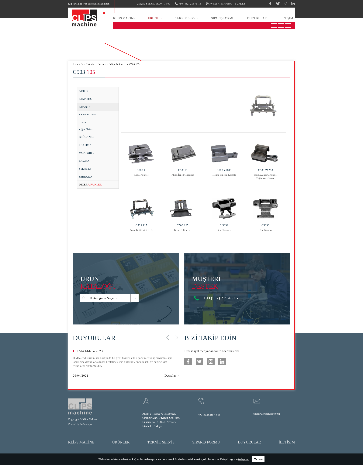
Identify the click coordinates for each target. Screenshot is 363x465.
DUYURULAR (257, 18)
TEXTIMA (85, 144)
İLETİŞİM (286, 18)
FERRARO (85, 176)
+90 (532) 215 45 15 (190, 3)
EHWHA (84, 160)
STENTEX (85, 168)
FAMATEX (85, 98)
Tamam (258, 459)
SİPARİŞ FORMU (222, 18)
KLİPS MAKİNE (124, 18)
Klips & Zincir (88, 114)
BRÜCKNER (86, 136)
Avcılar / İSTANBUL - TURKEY (227, 3)
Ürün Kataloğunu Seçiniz (99, 298)
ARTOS (83, 91)
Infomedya (86, 424)
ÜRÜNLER (155, 18)
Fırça (83, 121)
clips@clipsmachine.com (266, 413)
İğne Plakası (87, 129)
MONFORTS (86, 152)
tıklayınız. (243, 459)
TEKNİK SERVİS (186, 18)
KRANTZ (84, 106)
